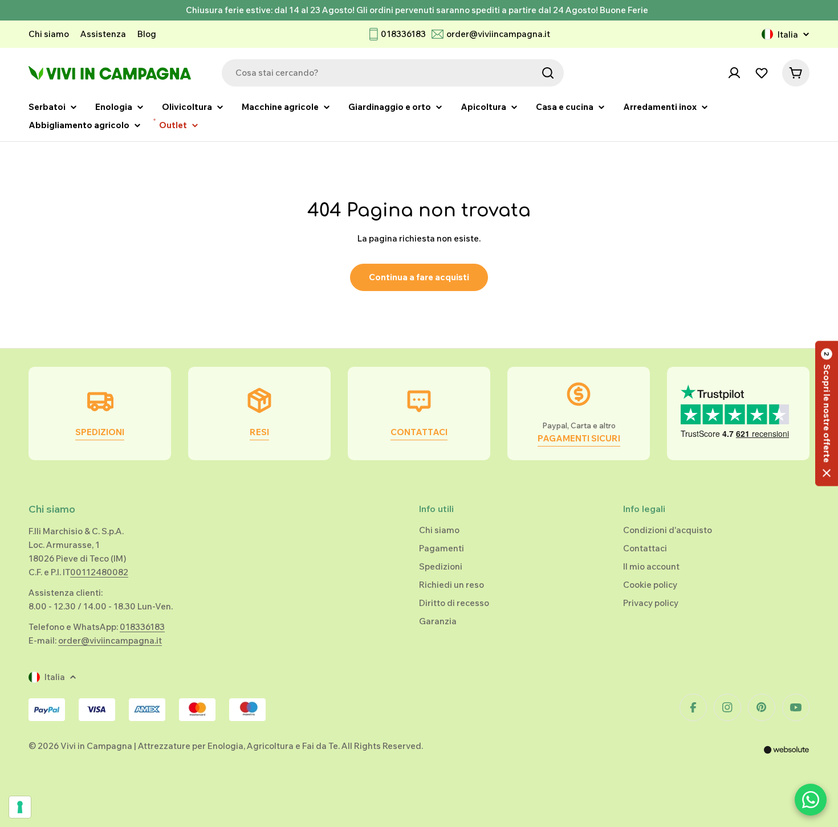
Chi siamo (49, 33)
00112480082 (99, 572)
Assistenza (103, 33)
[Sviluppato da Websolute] (786, 757)
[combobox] (393, 73)
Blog (146, 33)
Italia (788, 34)
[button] (826, 413)
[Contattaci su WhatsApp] (811, 800)
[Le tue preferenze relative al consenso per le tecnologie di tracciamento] (20, 807)
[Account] (734, 73)
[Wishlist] (761, 73)
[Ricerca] (548, 73)
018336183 (403, 33)
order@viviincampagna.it (498, 33)
